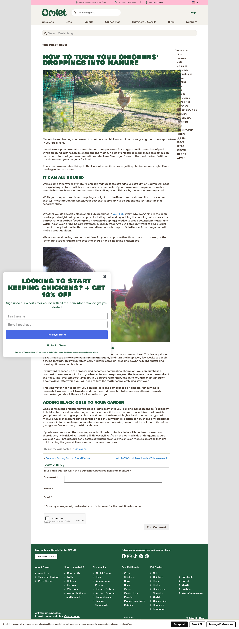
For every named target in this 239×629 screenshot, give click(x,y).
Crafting (181, 81)
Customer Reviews (48, 577)
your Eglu (118, 213)
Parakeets (182, 121)
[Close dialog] (105, 276)
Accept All (179, 624)
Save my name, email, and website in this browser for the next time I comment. (95, 506)
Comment (51, 477)
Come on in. (72, 616)
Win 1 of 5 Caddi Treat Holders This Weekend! (141, 458)
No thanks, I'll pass (56, 345)
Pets (179, 125)
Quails (185, 585)
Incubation (159, 609)
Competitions (184, 74)
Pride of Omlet (185, 129)
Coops (180, 78)
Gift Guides (183, 98)
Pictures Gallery (105, 589)
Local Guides (103, 597)
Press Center (45, 581)
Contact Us (73, 573)
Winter (181, 157)
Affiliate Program (105, 593)
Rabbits (181, 133)
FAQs (70, 577)
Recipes (181, 137)
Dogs (179, 85)
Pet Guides (156, 567)
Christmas (182, 70)
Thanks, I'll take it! (57, 334)
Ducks (127, 585)
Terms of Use (128, 617)
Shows (180, 141)
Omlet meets (184, 117)
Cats (179, 62)
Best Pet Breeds (130, 567)
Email (48, 497)
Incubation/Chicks (187, 109)
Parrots (128, 597)
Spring (180, 145)
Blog (98, 577)
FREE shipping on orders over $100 (92, 2)
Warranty (72, 589)
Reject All (197, 624)
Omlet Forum (103, 573)
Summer (181, 149)
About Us (43, 573)
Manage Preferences (221, 624)
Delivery (71, 581)
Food (179, 90)
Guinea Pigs (183, 101)
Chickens (80, 448)
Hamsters (182, 105)
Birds (179, 54)
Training (181, 153)
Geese (127, 589)
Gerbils (181, 94)
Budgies (181, 58)
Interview (182, 113)
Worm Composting (192, 593)
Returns (71, 585)
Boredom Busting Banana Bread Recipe (68, 458)
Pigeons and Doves (134, 601)
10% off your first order (127, 2)
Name (48, 488)
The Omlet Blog (54, 44)
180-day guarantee (156, 2)
